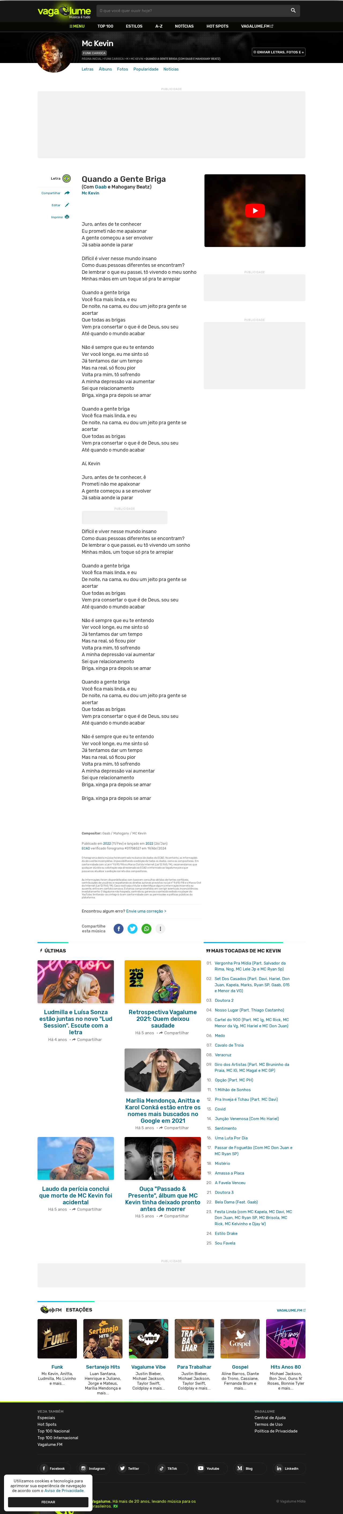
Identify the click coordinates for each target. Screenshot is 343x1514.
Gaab (101, 187)
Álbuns (105, 69)
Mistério (222, 1163)
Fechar (48, 1502)
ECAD (86, 848)
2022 (107, 843)
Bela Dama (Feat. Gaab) (236, 1202)
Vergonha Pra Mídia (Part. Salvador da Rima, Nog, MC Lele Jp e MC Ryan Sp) (250, 966)
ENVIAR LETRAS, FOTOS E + (280, 52)
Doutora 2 (224, 1000)
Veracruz (223, 1055)
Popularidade (145, 69)
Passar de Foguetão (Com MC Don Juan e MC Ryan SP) (253, 1150)
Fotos (122, 69)
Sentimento (226, 1128)
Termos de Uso (269, 1424)
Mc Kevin (97, 43)
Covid (220, 1109)
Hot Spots (218, 26)
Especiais (46, 1417)
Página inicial (92, 59)
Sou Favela (225, 1243)
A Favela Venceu (230, 1182)
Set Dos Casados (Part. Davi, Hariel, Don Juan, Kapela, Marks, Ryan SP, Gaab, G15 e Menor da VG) (252, 984)
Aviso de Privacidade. (64, 1490)
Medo (220, 1035)
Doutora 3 (224, 1192)
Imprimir (57, 217)
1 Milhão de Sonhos (233, 1089)
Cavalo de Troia (229, 1045)
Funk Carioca (94, 53)
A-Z (158, 26)
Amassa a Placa (229, 1173)
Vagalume (64, 11)
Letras (88, 69)
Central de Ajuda (270, 1417)
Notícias (184, 26)
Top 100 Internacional (58, 1437)
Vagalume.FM (255, 26)
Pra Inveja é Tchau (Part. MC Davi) (246, 1099)
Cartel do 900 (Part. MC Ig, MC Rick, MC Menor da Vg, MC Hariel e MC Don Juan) (252, 1022)
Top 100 (105, 26)
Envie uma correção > (146, 911)
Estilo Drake (226, 1233)
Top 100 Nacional (54, 1431)
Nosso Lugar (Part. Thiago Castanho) (249, 1010)
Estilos (134, 26)
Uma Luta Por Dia (231, 1138)
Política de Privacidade (276, 1431)
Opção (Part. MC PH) (234, 1080)
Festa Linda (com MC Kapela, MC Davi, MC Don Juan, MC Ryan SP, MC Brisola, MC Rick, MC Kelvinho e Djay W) (253, 1217)
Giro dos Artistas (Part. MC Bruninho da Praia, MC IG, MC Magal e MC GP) (252, 1067)
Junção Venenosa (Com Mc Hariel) (247, 1118)
